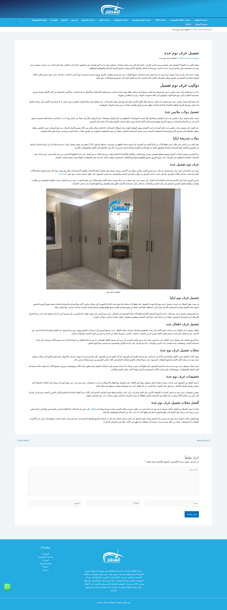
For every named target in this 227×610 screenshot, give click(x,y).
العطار (191, 74)
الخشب (63, 118)
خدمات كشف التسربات (141, 20)
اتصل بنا (54, 20)
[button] (16, 22)
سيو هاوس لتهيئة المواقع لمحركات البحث (113, 602)
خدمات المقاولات (120, 20)
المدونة (64, 20)
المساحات (62, 174)
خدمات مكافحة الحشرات (180, 20)
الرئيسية (45, 554)
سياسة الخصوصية (39, 20)
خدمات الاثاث (160, 20)
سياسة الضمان (201, 24)
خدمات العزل (104, 20)
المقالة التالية (22, 440)
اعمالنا (188, 24)
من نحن (74, 20)
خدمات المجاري (88, 20)
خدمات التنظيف (200, 20)
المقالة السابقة (204, 440)
